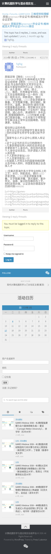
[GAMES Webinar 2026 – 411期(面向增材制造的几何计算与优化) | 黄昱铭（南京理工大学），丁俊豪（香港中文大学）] (7, 445)
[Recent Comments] (31, 412)
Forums (13, 14)
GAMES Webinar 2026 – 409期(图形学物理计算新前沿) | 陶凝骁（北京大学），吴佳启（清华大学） (31, 490)
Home (5, 14)
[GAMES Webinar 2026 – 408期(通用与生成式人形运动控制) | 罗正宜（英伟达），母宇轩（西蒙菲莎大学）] (7, 506)
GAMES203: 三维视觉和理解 (34, 14)
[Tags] (43, 412)
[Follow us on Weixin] (47, 272)
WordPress (19, 539)
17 (6, 330)
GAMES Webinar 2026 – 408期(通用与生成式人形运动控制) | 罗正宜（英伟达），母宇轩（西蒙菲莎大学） (31, 508)
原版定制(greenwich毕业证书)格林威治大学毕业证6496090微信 (25, 25)
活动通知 (18, 420)
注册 (4, 388)
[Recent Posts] (8, 412)
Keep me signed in (15, 254)
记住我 (7, 377)
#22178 (44, 57)
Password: (9, 244)
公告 (17, 441)
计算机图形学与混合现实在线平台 (20, 3)
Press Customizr (40, 539)
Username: (9, 235)
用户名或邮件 (8, 358)
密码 (4, 367)
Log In (9, 259)
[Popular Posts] (20, 412)
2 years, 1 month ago (29, 36)
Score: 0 (32, 57)
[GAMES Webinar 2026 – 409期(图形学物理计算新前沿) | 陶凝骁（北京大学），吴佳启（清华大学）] (7, 488)
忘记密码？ (13, 388)
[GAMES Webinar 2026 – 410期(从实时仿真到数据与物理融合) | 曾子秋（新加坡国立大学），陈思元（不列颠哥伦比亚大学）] (7, 466)
